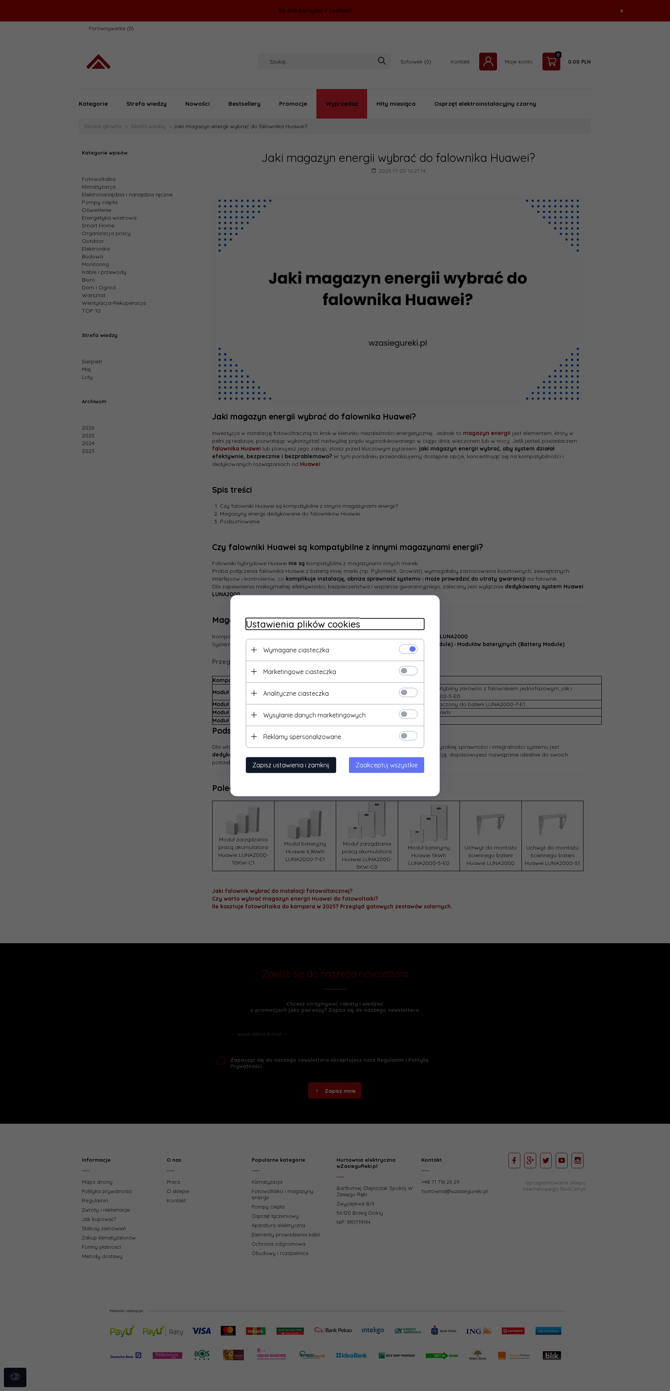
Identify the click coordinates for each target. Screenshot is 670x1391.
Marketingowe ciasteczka (299, 671)
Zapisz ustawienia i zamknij (291, 765)
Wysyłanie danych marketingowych (314, 715)
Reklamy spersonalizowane (302, 736)
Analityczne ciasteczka (296, 693)
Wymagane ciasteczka (296, 649)
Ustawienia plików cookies (303, 623)
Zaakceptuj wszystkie (387, 765)
